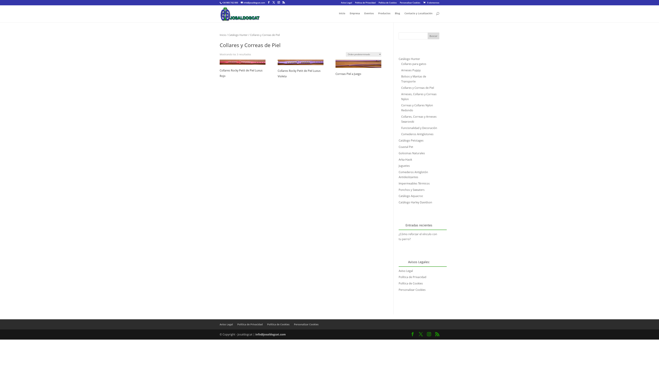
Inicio (342, 13)
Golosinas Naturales (412, 153)
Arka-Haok (405, 159)
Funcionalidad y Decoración (419, 128)
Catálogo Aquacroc (411, 196)
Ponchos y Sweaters (412, 190)
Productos (384, 13)
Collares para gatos (413, 64)
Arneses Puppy (411, 70)
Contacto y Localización (418, 13)
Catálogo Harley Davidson (415, 202)
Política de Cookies (388, 3)
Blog (397, 13)
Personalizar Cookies (410, 3)
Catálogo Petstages (411, 140)
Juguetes (404, 166)
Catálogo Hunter (238, 35)
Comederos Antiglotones (417, 134)
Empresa (355, 13)
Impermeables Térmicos (414, 183)
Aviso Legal (346, 3)
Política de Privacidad (365, 3)
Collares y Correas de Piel (417, 88)
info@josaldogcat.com (270, 334)
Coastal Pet (406, 147)
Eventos (369, 13)
